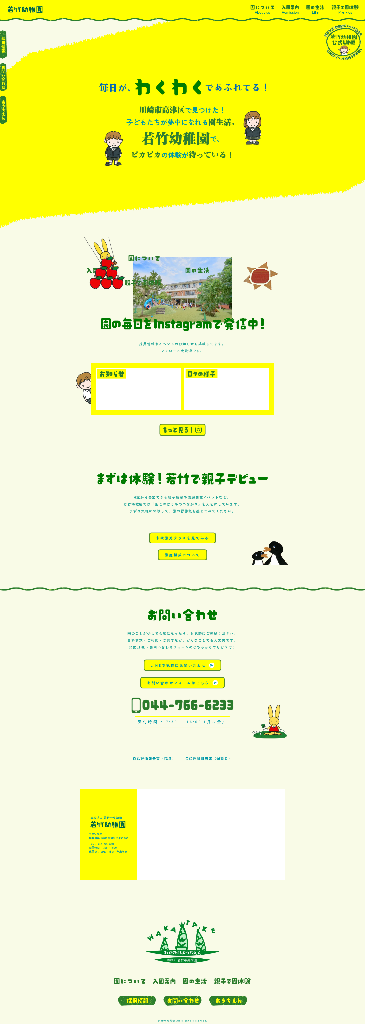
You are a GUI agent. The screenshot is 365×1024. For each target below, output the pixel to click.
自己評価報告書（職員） (154, 758)
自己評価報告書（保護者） (208, 758)
